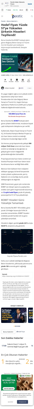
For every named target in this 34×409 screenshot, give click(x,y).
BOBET (16, 121)
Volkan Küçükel (9, 88)
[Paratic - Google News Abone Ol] (25, 89)
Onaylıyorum (22, 402)
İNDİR (30, 4)
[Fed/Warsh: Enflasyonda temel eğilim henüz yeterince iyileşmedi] (14, 315)
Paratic (3, 21)
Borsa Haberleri (12, 21)
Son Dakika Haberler (12, 337)
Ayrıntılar (10, 402)
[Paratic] (17, 16)
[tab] (14, 326)
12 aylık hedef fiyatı (10, 192)
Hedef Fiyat (21, 331)
